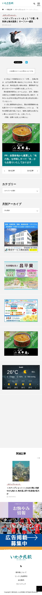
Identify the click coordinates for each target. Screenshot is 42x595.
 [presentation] (38, 458)
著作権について (21, 572)
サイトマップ (21, 584)
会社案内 (21, 580)
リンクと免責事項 (21, 576)
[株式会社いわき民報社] (7, 3)
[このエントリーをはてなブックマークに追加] (26, 63)
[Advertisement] (21, 421)
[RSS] (21, 566)
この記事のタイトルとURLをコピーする (21, 71)
